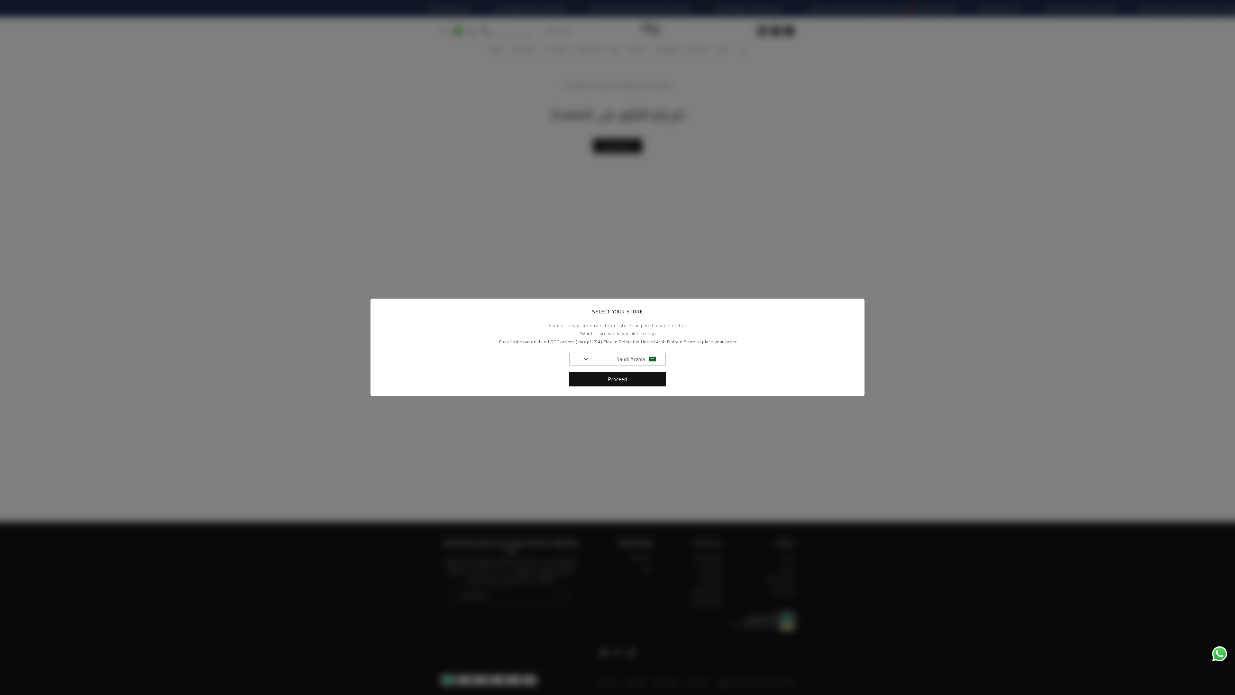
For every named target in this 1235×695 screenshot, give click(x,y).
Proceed (617, 379)
